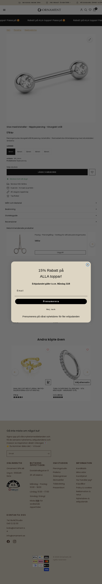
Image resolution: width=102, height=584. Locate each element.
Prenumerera (51, 301)
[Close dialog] (87, 264)
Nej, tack (51, 309)
